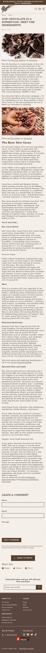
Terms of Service (22, 548)
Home (4, 15)
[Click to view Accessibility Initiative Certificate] (23, 639)
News (10, 15)
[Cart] (39, 8)
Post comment (11, 540)
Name (4, 500)
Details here (26, 3)
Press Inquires (7, 607)
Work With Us (7, 617)
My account (27, 610)
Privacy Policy (7, 548)
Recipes (26, 607)
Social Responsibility (9, 605)
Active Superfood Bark (21, 362)
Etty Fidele (15, 138)
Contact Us (6, 610)
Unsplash (33, 60)
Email (4, 511)
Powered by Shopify (26, 648)
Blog (24, 605)
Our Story (5, 602)
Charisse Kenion (18, 60)
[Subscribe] (39, 587)
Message (5, 522)
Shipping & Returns (9, 620)
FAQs (25, 602)
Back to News (24, 558)
